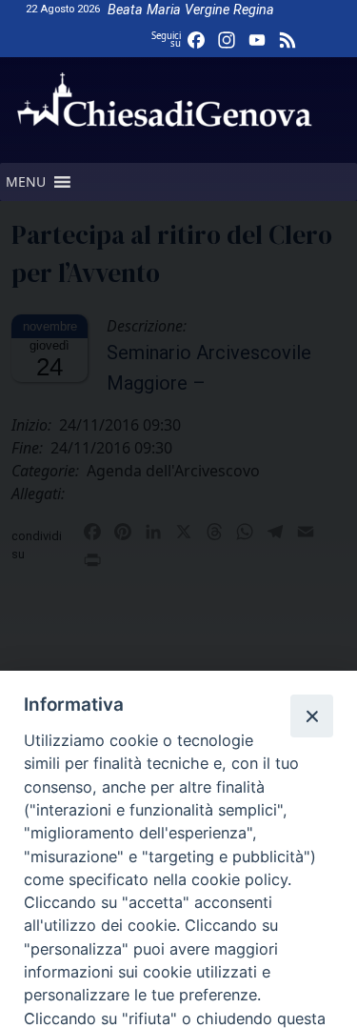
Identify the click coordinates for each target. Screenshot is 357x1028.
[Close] (311, 715)
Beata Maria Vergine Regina (191, 10)
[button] (26, 182)
